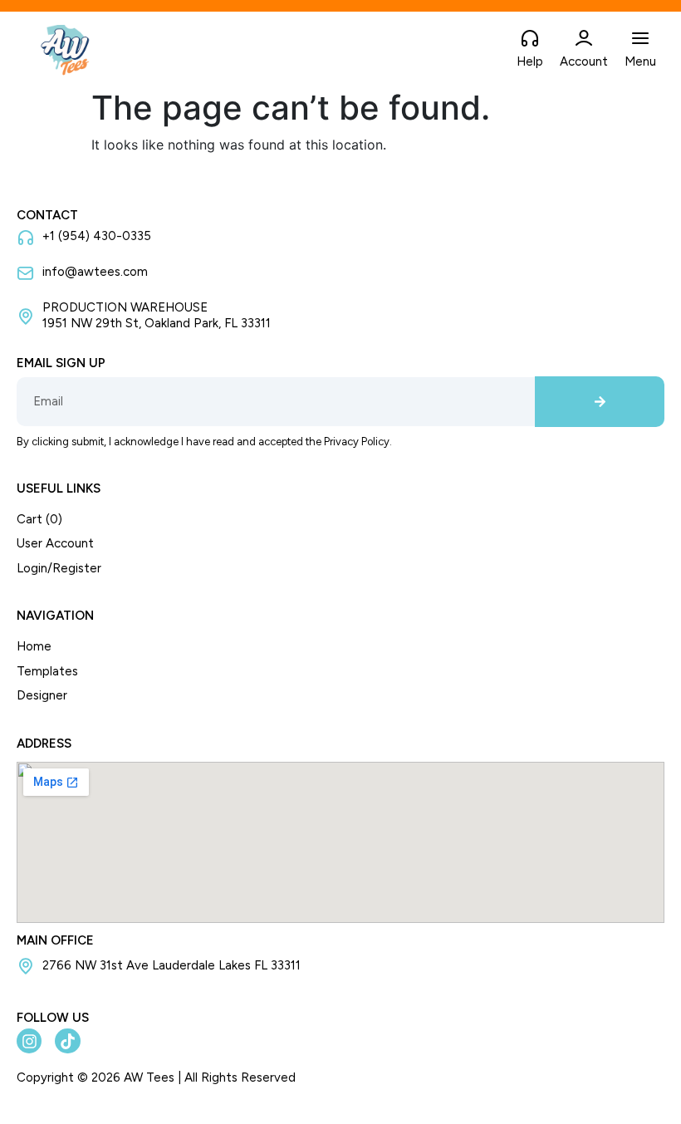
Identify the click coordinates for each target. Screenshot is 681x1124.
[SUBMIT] (599, 402)
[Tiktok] (67, 1040)
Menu (640, 61)
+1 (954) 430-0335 (96, 235)
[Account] (584, 39)
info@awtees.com (95, 271)
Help (530, 61)
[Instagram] (29, 1040)
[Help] (530, 39)
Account (584, 61)
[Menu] (640, 39)
